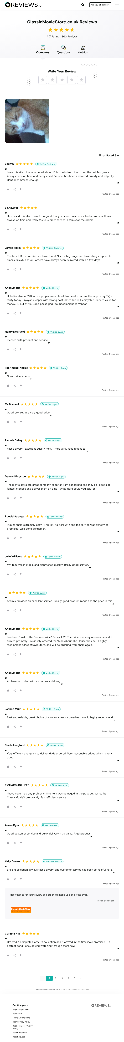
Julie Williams (13, 556)
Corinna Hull (12, 933)
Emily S (9, 163)
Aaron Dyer (12, 825)
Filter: (107, 155)
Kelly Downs (12, 861)
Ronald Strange (14, 516)
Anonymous (12, 287)
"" (6, 592)
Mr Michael (12, 404)
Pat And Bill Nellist (16, 367)
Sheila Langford (15, 745)
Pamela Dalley (13, 440)
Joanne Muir (13, 709)
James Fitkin (13, 247)
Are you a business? (100, 5)
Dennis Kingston (15, 476)
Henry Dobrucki (15, 331)
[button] (83, 5)
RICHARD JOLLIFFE (17, 785)
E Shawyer (11, 207)
